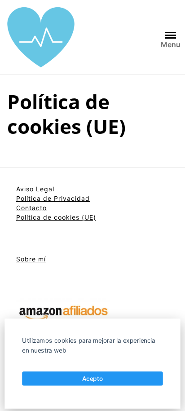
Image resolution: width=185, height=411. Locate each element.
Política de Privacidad (53, 198)
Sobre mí (31, 259)
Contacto (31, 208)
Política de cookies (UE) (56, 217)
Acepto (92, 378)
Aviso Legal (35, 189)
